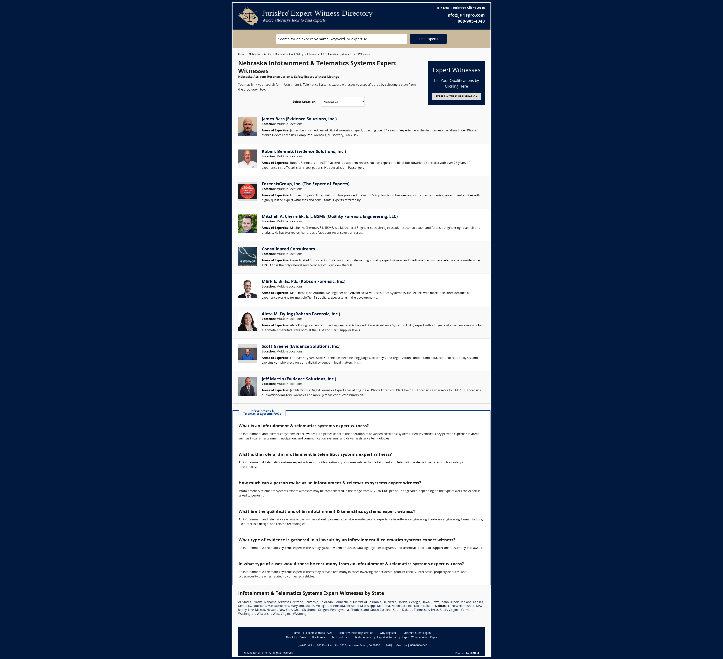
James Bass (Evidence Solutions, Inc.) (299, 119)
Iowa (436, 602)
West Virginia (282, 614)
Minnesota (337, 606)
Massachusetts (278, 606)
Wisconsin (264, 614)
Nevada (272, 610)
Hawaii (426, 602)
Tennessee (421, 610)
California (311, 602)
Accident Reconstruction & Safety (284, 54)
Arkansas (284, 602)
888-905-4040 (471, 21)
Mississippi (368, 606)
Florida (402, 602)
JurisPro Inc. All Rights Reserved (273, 653)
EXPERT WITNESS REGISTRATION (456, 96)
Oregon (323, 610)
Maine (309, 606)
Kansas (478, 602)
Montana (383, 606)
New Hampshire (463, 606)
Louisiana (259, 606)
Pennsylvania (339, 610)
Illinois (454, 602)
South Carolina (380, 610)
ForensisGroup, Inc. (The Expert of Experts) (305, 184)
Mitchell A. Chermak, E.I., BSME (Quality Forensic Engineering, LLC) (330, 217)
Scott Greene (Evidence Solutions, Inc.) (301, 347)
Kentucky (244, 606)
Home (241, 54)
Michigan (322, 606)
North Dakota (423, 606)
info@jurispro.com (465, 15)
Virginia (454, 610)
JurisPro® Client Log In (469, 8)
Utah (443, 610)
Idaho (445, 602)
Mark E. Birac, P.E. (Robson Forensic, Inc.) (303, 282)
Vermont (467, 610)
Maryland (297, 606)
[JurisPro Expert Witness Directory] (305, 16)
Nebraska (254, 54)
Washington (246, 614)
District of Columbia (367, 602)
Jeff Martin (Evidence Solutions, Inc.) (299, 379)
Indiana (466, 602)
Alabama (270, 602)
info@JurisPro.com (395, 645)
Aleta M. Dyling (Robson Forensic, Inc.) (301, 314)
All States (244, 602)
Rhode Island (359, 610)
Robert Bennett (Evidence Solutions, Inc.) (304, 152)
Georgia (414, 602)
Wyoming (299, 614)
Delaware (389, 602)
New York (285, 610)
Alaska (257, 602)
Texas (435, 610)
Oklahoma (309, 610)
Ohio (297, 610)
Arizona (297, 602)
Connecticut (343, 602)
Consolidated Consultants (288, 249)
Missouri (352, 606)
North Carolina (402, 606)
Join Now (443, 8)
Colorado (326, 602)
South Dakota (402, 610)
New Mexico (256, 610)
